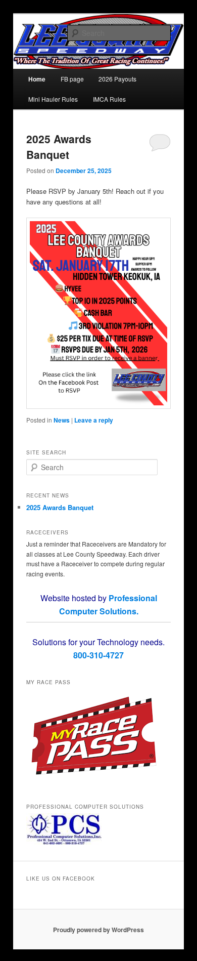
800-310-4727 (98, 655)
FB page (72, 78)
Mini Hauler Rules (53, 99)
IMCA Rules (109, 99)
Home (36, 78)
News (62, 420)
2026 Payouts (117, 78)
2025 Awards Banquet (58, 146)
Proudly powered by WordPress (98, 929)
